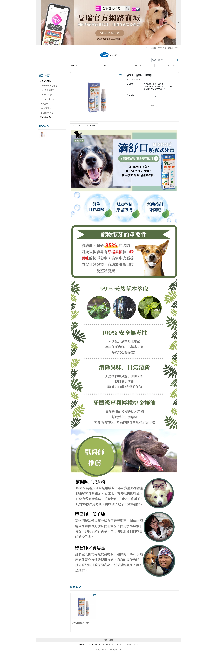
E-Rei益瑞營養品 (47, 90)
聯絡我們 (138, 66)
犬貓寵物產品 (45, 81)
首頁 (44, 66)
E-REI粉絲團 (162, 48)
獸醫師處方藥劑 (47, 113)
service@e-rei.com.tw (132, 644)
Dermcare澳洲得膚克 (49, 86)
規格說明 (91, 126)
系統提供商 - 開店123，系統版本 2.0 (108, 650)
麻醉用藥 (44, 104)
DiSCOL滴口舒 (48, 99)
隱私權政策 (108, 640)
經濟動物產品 (45, 117)
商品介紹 (76, 126)
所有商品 (106, 66)
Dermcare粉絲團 (151, 48)
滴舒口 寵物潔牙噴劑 (80, 623)
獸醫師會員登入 (173, 48)
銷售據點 (170, 66)
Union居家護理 (46, 95)
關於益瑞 (74, 66)
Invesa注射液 (46, 108)
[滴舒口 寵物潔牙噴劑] (97, 97)
